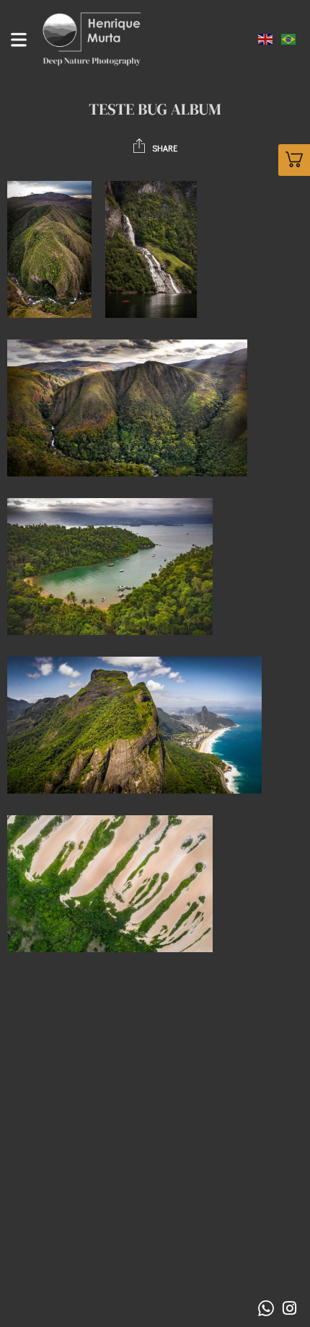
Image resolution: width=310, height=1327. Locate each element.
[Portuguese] (289, 37)
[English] (266, 37)
